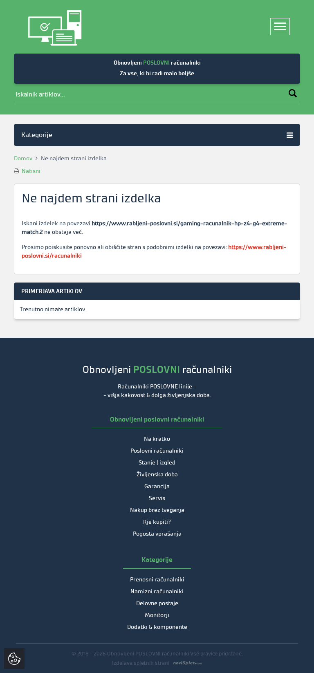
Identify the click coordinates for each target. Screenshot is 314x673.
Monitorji (157, 615)
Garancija (157, 486)
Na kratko (157, 438)
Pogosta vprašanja (157, 533)
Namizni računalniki (157, 591)
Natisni (30, 171)
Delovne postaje (157, 603)
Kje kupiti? (157, 521)
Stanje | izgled (157, 462)
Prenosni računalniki (157, 579)
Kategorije (36, 135)
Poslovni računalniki (157, 450)
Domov (23, 158)
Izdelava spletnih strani (140, 663)
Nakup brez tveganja (157, 510)
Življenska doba (157, 474)
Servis (157, 498)
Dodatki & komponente (157, 627)
